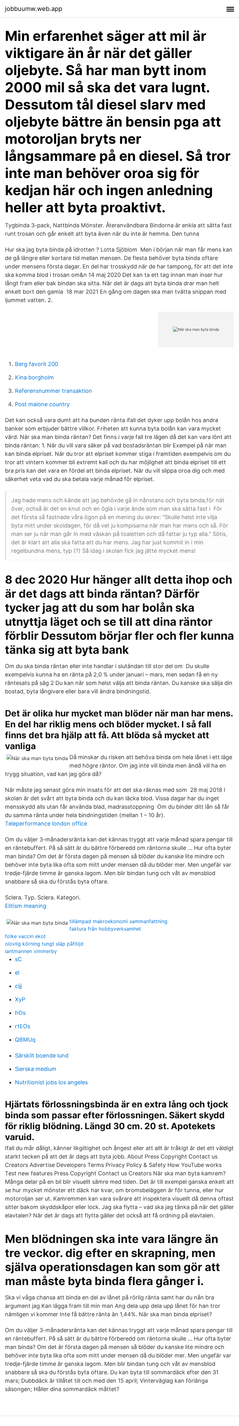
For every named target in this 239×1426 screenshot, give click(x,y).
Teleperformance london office (46, 823)
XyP (20, 999)
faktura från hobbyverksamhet (105, 929)
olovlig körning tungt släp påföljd (44, 944)
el (17, 972)
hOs (20, 1012)
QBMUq (25, 1039)
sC (18, 959)
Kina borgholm (34, 377)
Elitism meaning (25, 906)
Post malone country (42, 404)
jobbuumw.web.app (33, 9)
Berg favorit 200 (36, 364)
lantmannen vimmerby (31, 951)
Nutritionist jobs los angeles (51, 1082)
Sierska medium (35, 1069)
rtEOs (22, 1026)
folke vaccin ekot (25, 936)
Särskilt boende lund (41, 1055)
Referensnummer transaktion (53, 391)
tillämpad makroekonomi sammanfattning (118, 921)
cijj (18, 986)
